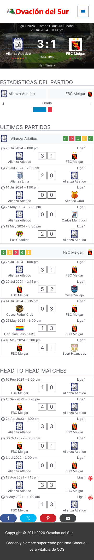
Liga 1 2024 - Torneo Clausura (40, 26)
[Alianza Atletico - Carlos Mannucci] (47, 214)
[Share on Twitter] (28, 518)
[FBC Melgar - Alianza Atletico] (47, 386)
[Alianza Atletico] (23, 94)
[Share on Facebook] (8, 518)
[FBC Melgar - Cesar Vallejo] (47, 288)
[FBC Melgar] (71, 94)
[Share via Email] (68, 518)
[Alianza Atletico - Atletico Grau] (47, 194)
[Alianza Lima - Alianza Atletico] (47, 175)
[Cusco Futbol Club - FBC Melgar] (47, 308)
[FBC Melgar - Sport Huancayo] (47, 347)
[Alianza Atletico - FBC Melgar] (47, 155)
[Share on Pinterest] (48, 518)
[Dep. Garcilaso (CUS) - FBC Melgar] (47, 328)
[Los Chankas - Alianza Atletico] (47, 233)
